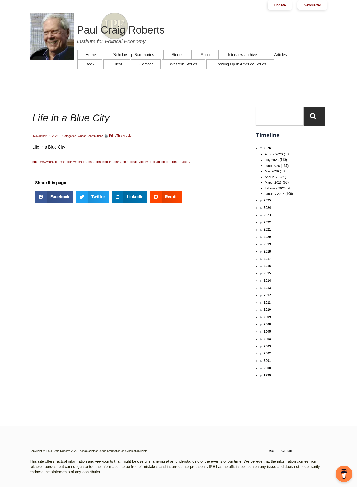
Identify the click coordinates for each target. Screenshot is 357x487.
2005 (267, 331)
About (206, 54)
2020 (267, 237)
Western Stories (183, 64)
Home (90, 54)
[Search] (314, 116)
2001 (267, 361)
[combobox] (280, 116)
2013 (267, 288)
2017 (267, 259)
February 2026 (275, 188)
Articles (280, 54)
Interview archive (242, 54)
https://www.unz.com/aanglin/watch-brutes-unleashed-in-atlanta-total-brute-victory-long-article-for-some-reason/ (111, 162)
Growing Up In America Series (240, 64)
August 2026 (274, 154)
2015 (267, 273)
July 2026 (272, 160)
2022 (267, 222)
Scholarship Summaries (133, 54)
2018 (267, 251)
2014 (267, 280)
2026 (267, 148)
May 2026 (272, 171)
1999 (267, 375)
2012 (267, 295)
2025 (267, 200)
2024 (267, 208)
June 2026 (272, 166)
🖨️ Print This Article (118, 136)
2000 (267, 368)
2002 (267, 353)
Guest (117, 64)
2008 (267, 324)
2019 (267, 244)
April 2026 (272, 177)
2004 (267, 339)
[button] (54, 197)
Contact (146, 64)
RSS (271, 451)
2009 (267, 317)
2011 (267, 302)
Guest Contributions (90, 136)
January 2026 (274, 194)
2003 (267, 346)
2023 (267, 215)
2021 (267, 229)
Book (89, 64)
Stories (177, 54)
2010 (267, 309)
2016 (267, 266)
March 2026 (273, 182)
